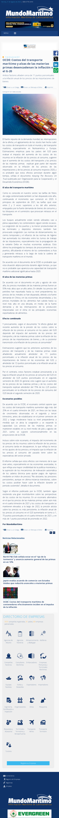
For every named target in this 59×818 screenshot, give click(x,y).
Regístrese (9, 783)
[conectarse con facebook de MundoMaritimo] (55, 53)
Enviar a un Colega (12, 87)
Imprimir (50, 87)
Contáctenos (10, 776)
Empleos (9, 786)
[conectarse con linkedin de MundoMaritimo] (55, 64)
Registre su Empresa (28, 763)
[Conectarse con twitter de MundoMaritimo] (55, 58)
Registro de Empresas (13, 779)
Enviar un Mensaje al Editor (33, 87)
